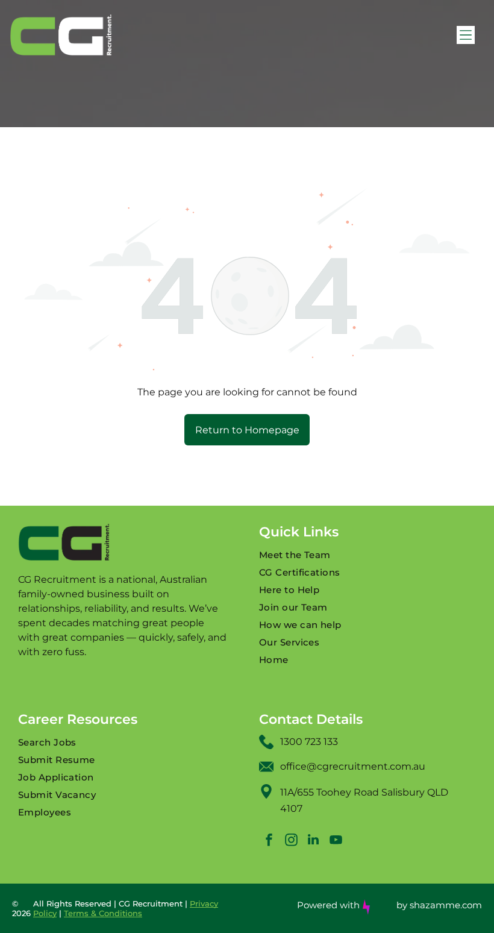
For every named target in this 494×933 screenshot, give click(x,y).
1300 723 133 (309, 741)
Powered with (328, 905)
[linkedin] (313, 841)
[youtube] (335, 841)
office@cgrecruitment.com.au (352, 766)
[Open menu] (466, 35)
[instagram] (291, 841)
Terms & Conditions (103, 913)
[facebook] (268, 841)
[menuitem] (367, 555)
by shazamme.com (439, 905)
